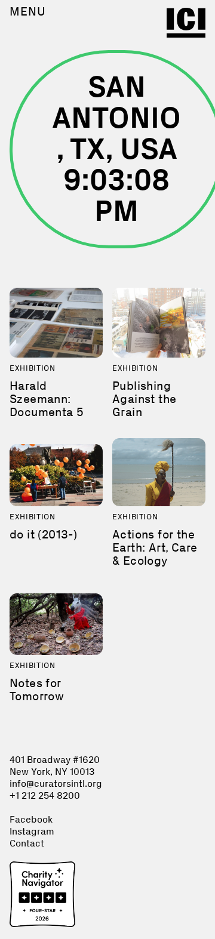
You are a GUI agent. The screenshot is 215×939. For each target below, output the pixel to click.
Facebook (31, 819)
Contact (27, 843)
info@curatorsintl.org (56, 783)
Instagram (32, 831)
